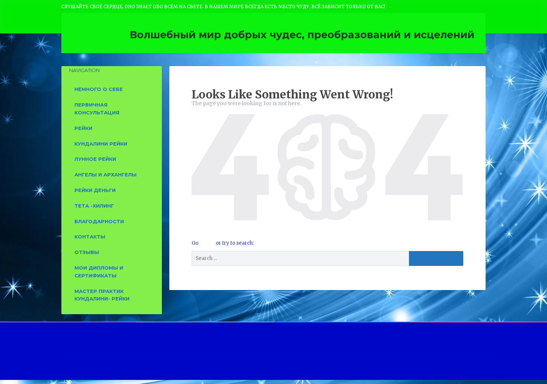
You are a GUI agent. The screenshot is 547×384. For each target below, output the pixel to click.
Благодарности (99, 221)
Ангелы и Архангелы (105, 175)
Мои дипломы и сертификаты (98, 272)
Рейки (83, 128)
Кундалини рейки (100, 144)
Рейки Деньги (95, 190)
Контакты (89, 237)
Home (207, 243)
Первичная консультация (96, 108)
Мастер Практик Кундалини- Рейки (101, 295)
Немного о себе (98, 89)
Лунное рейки (95, 159)
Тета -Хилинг (94, 206)
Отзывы (86, 252)
